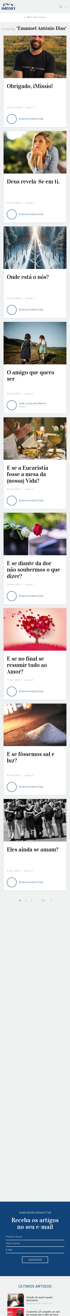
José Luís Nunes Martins (32, 403)
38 (43, 900)
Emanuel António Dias (31, 118)
